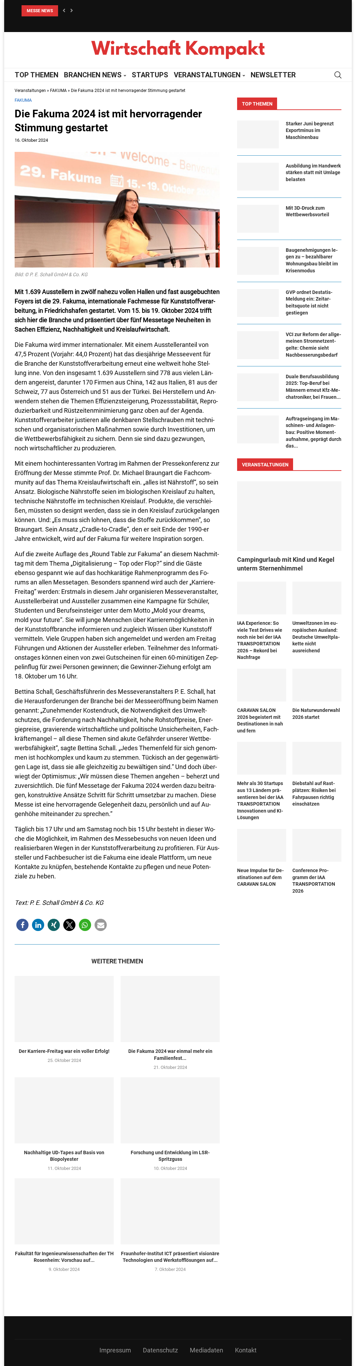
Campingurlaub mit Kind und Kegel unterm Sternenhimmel (285, 564)
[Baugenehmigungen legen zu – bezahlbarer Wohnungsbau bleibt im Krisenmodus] (258, 261)
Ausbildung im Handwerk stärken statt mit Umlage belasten (313, 172)
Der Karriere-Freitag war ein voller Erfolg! (64, 1051)
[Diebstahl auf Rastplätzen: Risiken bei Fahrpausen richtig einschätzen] (316, 758)
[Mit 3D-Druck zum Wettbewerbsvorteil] (258, 219)
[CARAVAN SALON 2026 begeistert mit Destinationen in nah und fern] (261, 685)
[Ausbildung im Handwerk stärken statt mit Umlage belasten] (258, 177)
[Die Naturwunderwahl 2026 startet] (316, 685)
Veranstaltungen (30, 90)
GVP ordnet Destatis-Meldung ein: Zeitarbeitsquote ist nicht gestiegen (309, 302)
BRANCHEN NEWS (93, 75)
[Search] (337, 75)
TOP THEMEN (36, 75)
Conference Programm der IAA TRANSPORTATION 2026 (313, 881)
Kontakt (246, 1350)
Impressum (115, 1350)
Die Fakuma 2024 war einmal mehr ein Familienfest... (170, 1054)
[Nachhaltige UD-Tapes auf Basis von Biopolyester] (64, 1110)
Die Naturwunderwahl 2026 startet (316, 713)
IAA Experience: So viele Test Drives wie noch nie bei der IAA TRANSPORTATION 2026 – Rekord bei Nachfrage (259, 640)
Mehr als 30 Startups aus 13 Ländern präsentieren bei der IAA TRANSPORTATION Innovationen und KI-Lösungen (260, 800)
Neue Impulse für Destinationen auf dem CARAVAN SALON (260, 877)
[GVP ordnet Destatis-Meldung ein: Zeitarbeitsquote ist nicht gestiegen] (258, 303)
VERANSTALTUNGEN (207, 75)
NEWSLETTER (273, 75)
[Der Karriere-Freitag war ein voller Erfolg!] (64, 1009)
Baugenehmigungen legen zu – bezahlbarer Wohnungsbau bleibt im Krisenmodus (312, 260)
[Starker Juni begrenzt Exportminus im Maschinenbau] (258, 134)
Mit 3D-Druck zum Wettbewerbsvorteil (307, 211)
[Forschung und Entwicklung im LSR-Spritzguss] (170, 1110)
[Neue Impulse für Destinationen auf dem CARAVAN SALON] (261, 845)
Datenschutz (160, 1350)
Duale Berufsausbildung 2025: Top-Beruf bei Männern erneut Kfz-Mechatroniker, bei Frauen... (313, 387)
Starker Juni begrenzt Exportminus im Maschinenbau (310, 130)
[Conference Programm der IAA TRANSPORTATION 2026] (316, 845)
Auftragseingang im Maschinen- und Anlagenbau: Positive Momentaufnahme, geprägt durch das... (313, 432)
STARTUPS (150, 75)
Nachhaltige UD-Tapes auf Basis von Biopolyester (64, 1156)
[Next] (71, 10)
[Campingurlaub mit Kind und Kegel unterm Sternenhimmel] (289, 516)
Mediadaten (206, 1350)
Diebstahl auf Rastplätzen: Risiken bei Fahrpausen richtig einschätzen (314, 794)
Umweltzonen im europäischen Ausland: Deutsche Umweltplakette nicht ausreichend (316, 636)
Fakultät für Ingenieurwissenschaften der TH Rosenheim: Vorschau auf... (64, 1257)
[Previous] (64, 10)
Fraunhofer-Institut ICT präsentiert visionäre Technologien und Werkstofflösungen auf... (170, 1257)
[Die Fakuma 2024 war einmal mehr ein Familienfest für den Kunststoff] (170, 1009)
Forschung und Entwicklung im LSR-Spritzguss (170, 1156)
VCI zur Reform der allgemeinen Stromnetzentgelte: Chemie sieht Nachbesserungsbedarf (313, 345)
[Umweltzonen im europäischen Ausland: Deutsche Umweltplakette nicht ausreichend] (316, 598)
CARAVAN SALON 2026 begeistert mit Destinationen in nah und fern (260, 720)
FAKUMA (58, 90)
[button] (22, 925)
